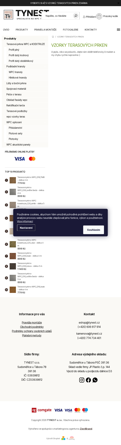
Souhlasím (93, 229)
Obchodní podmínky (32, 326)
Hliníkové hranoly (18, 77)
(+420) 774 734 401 (89, 338)
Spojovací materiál (16, 88)
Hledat (76, 16)
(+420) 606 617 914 (89, 326)
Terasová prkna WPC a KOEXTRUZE (25, 44)
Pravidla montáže (32, 322)
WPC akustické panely (18, 144)
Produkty (10, 38)
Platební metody (31, 335)
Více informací (25, 221)
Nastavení (26, 227)
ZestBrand (86, 428)
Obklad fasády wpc (16, 99)
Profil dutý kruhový (19, 55)
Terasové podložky (16, 111)
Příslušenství (15, 127)
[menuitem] (6, 29)
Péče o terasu (13, 94)
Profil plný (14, 49)
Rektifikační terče (15, 105)
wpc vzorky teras (15, 116)
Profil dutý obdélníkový (21, 60)
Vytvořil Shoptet (53, 438)
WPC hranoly (16, 72)
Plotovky (13, 138)
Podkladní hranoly (15, 66)
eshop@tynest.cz (89, 322)
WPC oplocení (14, 122)
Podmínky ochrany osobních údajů (32, 331)
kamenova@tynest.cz (89, 333)
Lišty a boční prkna (16, 83)
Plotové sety (15, 133)
